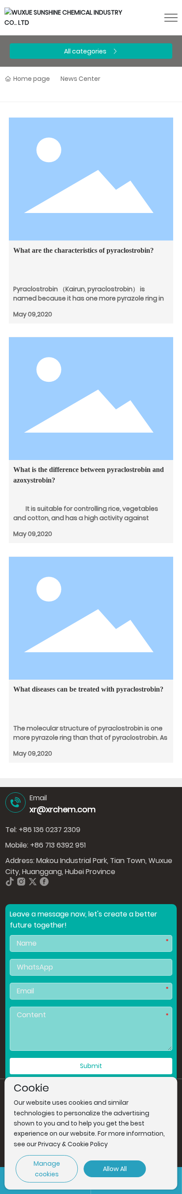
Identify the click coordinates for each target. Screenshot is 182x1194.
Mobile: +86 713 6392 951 (45, 845)
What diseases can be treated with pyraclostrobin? (88, 689)
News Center (80, 78)
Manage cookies (47, 1169)
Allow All (115, 1168)
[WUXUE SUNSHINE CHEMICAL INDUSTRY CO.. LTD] (64, 17)
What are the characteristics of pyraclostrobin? (83, 250)
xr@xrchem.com (63, 809)
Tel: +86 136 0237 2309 (42, 830)
